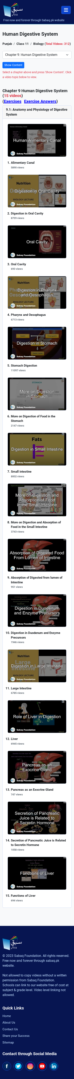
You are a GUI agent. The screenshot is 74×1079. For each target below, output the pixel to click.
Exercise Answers (40, 101)
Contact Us (10, 1029)
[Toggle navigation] (66, 10)
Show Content (13, 65)
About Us (8, 1022)
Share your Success (16, 1036)
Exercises (12, 101)
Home (6, 1016)
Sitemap (8, 1042)
